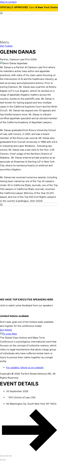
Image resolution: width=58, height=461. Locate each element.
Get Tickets (6, 45)
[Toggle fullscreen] (4, 455)
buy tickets (6, 329)
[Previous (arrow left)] (1, 459)
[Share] (7, 455)
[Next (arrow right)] (4, 459)
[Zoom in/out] (1, 455)
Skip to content (8, 1)
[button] (29, 42)
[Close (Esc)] (10, 455)
